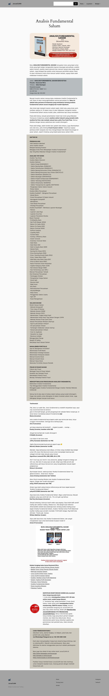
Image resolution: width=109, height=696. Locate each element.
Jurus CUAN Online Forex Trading (41, 573)
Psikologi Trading (36, 588)
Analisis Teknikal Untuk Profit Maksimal (43, 578)
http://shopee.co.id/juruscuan (42, 655)
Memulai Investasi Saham (39, 571)
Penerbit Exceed (35, 87)
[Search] (75, 3)
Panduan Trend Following (39, 582)
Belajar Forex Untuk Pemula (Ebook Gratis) (44, 569)
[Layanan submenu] (92, 3)
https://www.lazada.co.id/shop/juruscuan (46, 657)
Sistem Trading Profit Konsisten (41, 580)
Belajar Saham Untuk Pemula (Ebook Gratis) (45, 567)
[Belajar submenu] (100, 3)
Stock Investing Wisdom (38, 586)
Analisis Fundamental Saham (40, 584)
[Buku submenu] (84, 3)
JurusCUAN (17, 4)
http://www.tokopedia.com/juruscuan (45, 653)
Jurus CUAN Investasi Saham (40, 575)
